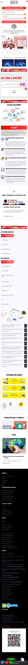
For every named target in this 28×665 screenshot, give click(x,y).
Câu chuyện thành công (7, 513)
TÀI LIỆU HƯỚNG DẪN (6, 510)
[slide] (14, 42)
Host (3, 523)
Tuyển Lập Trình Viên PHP (7, 535)
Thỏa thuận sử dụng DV (7, 599)
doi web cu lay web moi (6, 235)
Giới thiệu (4, 478)
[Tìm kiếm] (21, 84)
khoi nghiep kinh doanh (6, 249)
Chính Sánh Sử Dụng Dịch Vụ (8, 593)
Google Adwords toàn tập (7, 533)
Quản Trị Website (5, 270)
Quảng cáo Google (5, 281)
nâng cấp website (5, 240)
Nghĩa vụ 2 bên (5, 597)
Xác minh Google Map (6, 266)
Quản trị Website (5, 304)
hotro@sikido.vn (11, 579)
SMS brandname (5, 290)
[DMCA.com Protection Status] (4, 605)
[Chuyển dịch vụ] (24, 84)
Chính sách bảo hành (6, 595)
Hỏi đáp (3, 482)
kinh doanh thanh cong (6, 253)
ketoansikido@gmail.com (17, 581)
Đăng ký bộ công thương (6, 261)
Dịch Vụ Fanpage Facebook (7, 286)
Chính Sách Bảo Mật (6, 591)
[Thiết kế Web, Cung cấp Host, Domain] (14, 2)
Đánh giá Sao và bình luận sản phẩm (7, 276)
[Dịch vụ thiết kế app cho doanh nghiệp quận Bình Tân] (14, 445)
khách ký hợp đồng (6, 515)
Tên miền (4, 521)
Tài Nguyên (4, 508)
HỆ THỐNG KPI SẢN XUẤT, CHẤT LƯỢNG (12, 207)
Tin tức (3, 506)
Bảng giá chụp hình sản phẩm (7, 295)
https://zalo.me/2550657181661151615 (11, 577)
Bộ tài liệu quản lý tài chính (7, 537)
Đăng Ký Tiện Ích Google (7, 476)
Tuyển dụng (4, 480)
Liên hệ (3, 484)
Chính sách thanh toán (7, 589)
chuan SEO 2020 (5, 244)
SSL (2, 299)
